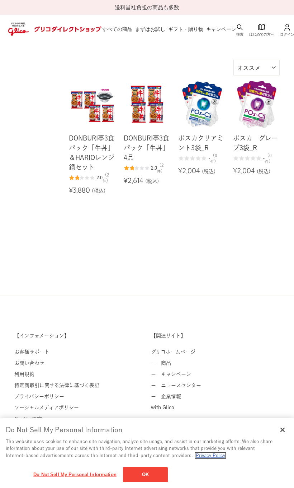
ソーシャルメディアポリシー (46, 407)
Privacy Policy (210, 455)
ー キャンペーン (171, 374)
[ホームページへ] (54, 29)
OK (145, 474)
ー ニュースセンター (176, 385)
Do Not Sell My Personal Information (75, 474)
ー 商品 (161, 362)
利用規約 (24, 374)
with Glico (162, 407)
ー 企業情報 (166, 396)
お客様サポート (31, 351)
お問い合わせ (29, 362)
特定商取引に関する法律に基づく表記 (56, 385)
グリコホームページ (173, 351)
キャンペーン (221, 29)
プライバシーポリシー (39, 396)
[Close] (282, 430)
